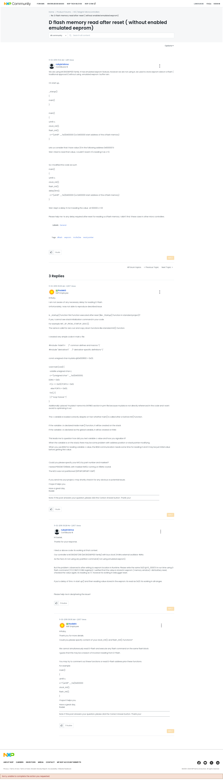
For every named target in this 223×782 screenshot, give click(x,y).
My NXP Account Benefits (69, 762)
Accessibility (52, 769)
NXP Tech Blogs (74, 4)
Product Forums (64, 12)
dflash (59, 237)
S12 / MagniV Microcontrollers (86, 12)
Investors (31, 762)
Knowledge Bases (55, 4)
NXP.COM (89, 4)
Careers (20, 762)
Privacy (6, 769)
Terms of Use (14, 769)
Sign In (217, 4)
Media (41, 762)
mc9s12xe (77, 237)
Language (198, 4)
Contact (50, 762)
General (63, 225)
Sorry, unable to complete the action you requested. (26, 776)
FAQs (209, 4)
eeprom (67, 237)
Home (51, 12)
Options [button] (168, 45)
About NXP (8, 762)
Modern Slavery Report (39, 769)
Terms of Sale (25, 769)
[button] (160, 66)
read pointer (88, 237)
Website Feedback (64, 769)
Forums (40, 4)
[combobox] (121, 35)
